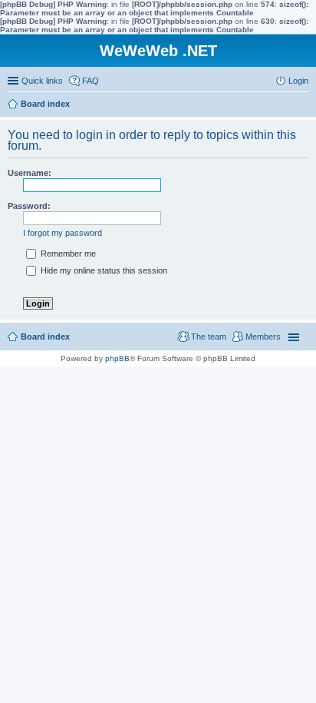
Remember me (67, 253)
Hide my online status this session (102, 270)
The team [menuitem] (208, 336)
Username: (29, 172)
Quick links (42, 80)
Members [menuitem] (263, 336)
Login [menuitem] (298, 80)
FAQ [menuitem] (90, 80)
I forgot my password (62, 232)
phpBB (117, 358)
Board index (45, 336)
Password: (29, 206)
